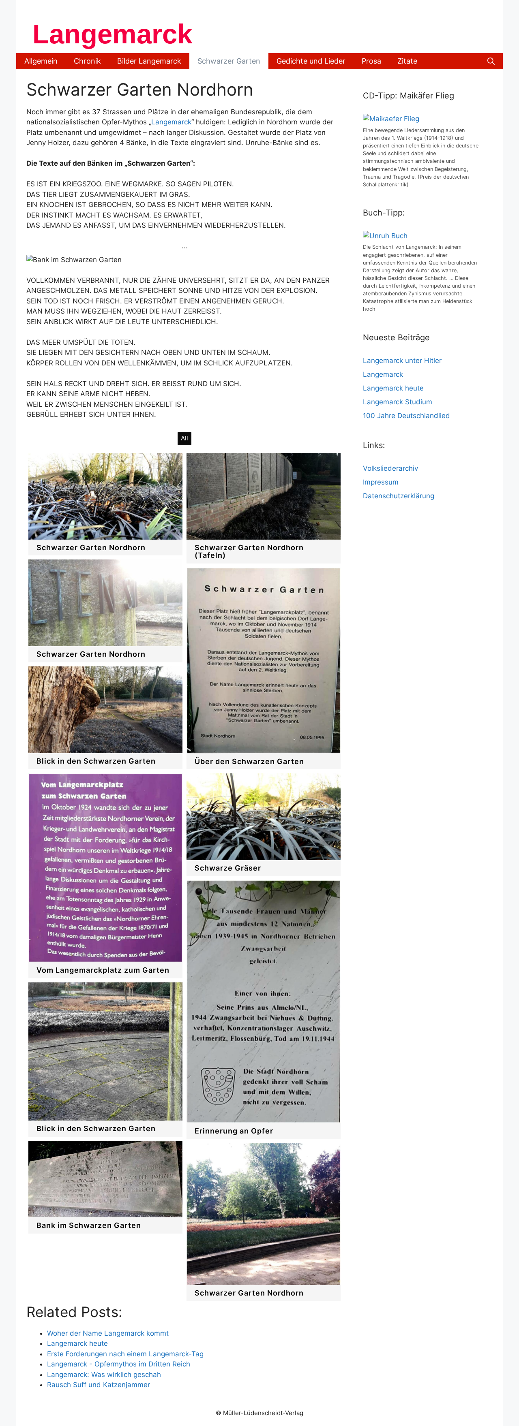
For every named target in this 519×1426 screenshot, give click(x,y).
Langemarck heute (393, 388)
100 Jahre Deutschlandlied (406, 416)
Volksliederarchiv (390, 468)
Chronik (87, 61)
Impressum (381, 482)
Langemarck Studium (397, 402)
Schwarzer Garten (228, 61)
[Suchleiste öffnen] (491, 61)
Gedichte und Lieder (311, 61)
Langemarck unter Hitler (402, 360)
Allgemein (41, 61)
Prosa (371, 61)
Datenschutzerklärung (398, 496)
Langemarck (112, 34)
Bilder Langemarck (149, 61)
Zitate (407, 61)
